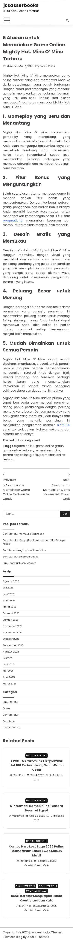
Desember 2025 (12, 626)
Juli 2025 (8, 658)
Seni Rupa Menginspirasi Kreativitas (24, 550)
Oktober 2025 (11, 638)
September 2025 (13, 645)
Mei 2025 (8, 670)
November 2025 (12, 632)
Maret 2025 (9, 683)
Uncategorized (29, 440)
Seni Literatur (10, 714)
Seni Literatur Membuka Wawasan (23, 533)
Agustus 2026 (11, 581)
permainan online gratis (20, 455)
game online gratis (49, 446)
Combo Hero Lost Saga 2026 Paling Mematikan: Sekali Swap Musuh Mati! (36, 851)
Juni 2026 (8, 594)
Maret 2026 (9, 606)
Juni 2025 (8, 664)
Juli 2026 (8, 587)
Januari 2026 (11, 619)
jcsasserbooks (21, 5)
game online (25, 446)
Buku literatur (10, 702)
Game (6, 708)
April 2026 (9, 600)
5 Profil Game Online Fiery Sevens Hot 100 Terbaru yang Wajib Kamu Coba (37, 765)
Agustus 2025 (11, 651)
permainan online (47, 450)
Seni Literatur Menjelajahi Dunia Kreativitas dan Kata (36, 898)
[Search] (67, 20)
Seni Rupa (9, 721)
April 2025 (9, 677)
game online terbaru (18, 450)
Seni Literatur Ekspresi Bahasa (21, 556)
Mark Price (47, 66)
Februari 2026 (11, 613)
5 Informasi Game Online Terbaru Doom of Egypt (36, 808)
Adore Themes (38, 937)
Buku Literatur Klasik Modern (19, 563)
